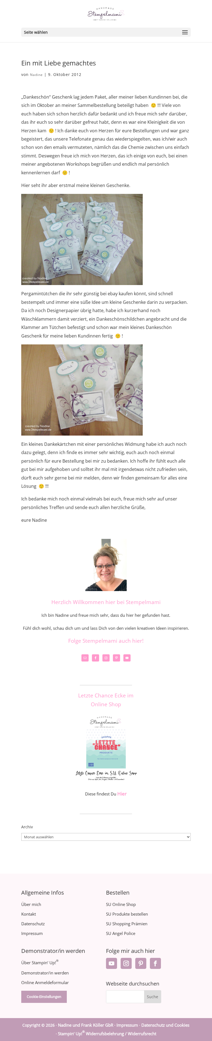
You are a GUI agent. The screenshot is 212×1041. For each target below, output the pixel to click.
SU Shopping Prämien (126, 923)
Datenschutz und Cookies (165, 1025)
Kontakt (28, 914)
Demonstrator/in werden (45, 973)
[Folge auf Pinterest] (140, 963)
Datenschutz (33, 923)
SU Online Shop (121, 904)
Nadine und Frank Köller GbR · (87, 1025)
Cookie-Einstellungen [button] (44, 996)
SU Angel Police (120, 933)
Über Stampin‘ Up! (40, 962)
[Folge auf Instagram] (126, 963)
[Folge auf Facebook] (155, 963)
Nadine (36, 74)
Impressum (32, 933)
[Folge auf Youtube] (111, 963)
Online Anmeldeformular (45, 982)
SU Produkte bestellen (127, 914)
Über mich (31, 904)
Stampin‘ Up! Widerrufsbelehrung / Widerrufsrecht (107, 1033)
